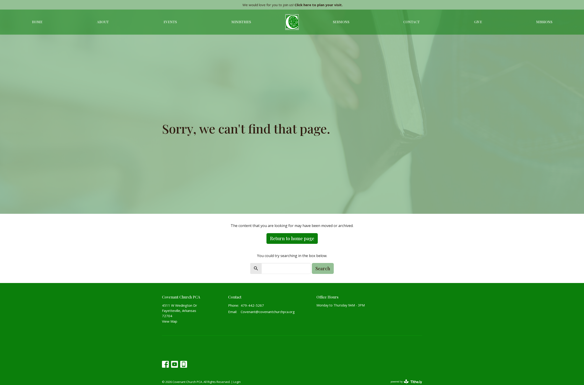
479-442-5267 (252, 305)
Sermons (341, 22)
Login (237, 382)
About (103, 22)
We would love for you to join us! (292, 5)
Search (322, 268)
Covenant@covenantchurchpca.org (268, 311)
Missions (544, 22)
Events (170, 22)
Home (37, 22)
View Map (169, 321)
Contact (411, 22)
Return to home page (292, 238)
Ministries (241, 22)
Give (478, 22)
